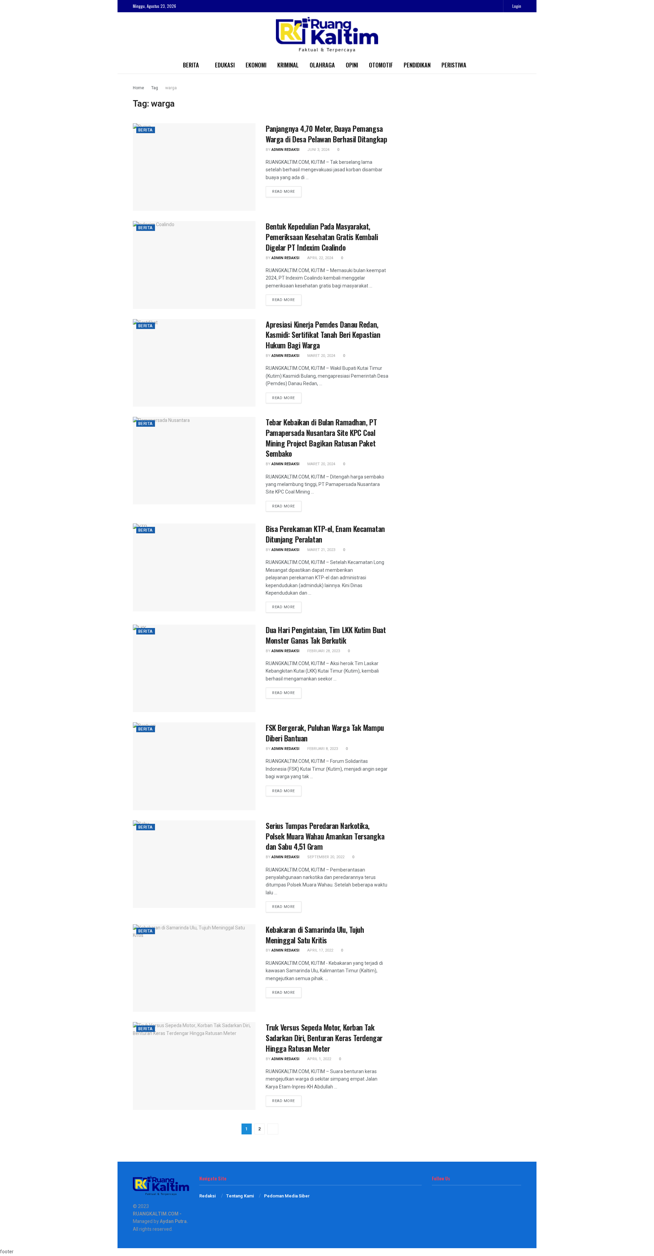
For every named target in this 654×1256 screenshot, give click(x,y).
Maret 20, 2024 (320, 356)
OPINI (352, 65)
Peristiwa (453, 65)
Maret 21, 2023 (320, 550)
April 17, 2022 (319, 950)
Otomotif (381, 65)
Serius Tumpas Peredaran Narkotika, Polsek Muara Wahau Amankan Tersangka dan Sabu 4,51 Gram (325, 836)
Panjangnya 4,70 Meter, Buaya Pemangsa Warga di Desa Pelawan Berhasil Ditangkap (326, 133)
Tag (154, 88)
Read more (283, 191)
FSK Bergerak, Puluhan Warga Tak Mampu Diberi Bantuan (325, 732)
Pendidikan (417, 65)
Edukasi (225, 65)
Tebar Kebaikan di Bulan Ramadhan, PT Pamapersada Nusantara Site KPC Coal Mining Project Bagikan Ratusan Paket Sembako (321, 438)
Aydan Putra (173, 1221)
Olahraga (322, 65)
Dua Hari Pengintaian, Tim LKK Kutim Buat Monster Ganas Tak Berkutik (326, 635)
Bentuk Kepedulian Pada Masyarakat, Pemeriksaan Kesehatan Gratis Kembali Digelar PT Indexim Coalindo (322, 237)
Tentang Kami (240, 1196)
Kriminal (288, 65)
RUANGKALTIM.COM (155, 1214)
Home (138, 88)
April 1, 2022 (318, 1059)
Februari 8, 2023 (322, 749)
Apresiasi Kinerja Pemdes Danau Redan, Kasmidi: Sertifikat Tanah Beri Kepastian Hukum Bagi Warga (323, 335)
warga (171, 88)
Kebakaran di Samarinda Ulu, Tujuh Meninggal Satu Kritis (315, 934)
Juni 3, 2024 (317, 150)
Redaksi (207, 1196)
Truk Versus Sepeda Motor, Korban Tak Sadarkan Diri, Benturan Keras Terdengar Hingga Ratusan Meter (324, 1038)
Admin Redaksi (285, 150)
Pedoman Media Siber (287, 1196)
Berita (191, 65)
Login (516, 6)
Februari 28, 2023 (323, 651)
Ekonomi (256, 65)
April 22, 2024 (319, 258)
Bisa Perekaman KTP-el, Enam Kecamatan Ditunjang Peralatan (325, 534)
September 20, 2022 (325, 857)
